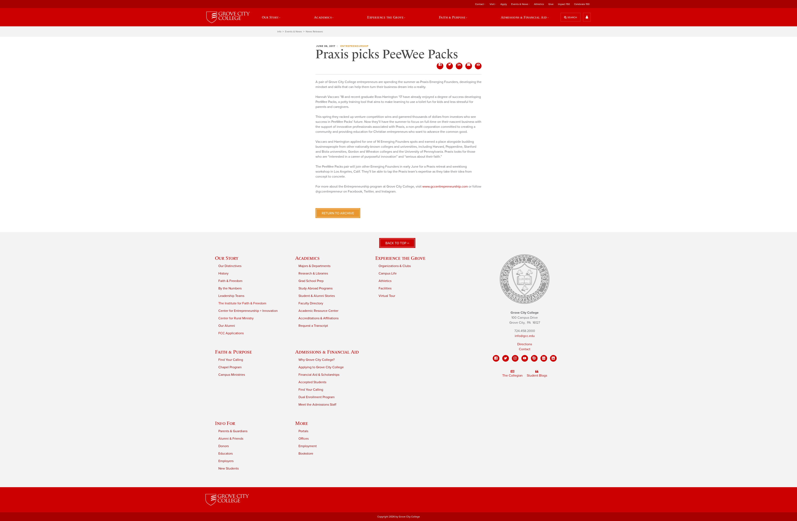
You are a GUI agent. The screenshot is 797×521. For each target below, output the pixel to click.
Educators (225, 453)
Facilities (385, 288)
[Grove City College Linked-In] (553, 358)
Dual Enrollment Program (316, 397)
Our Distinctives (229, 266)
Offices (303, 439)
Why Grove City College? (316, 360)
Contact (524, 349)
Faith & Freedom (230, 281)
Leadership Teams (231, 296)
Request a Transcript (313, 326)
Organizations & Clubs (395, 266)
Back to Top (396, 243)
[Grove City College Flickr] (543, 358)
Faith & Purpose (233, 352)
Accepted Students (312, 382)
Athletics (539, 4)
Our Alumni (226, 326)
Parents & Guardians (232, 431)
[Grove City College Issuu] (534, 358)
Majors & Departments (314, 266)
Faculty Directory (310, 303)
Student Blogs (537, 375)
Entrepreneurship (354, 46)
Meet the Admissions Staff (317, 405)
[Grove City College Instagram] (515, 358)
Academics (307, 258)
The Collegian (512, 375)
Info (279, 31)
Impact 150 (564, 4)
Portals (303, 431)
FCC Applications (231, 333)
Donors (223, 446)
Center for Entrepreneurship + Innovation (248, 311)
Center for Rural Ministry (236, 318)
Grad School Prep (311, 281)
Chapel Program (230, 367)
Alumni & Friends (230, 439)
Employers (225, 461)
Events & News (293, 31)
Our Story (226, 258)
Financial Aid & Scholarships (318, 375)
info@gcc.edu (525, 336)
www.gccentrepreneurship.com (445, 186)
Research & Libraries (313, 273)
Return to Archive (338, 213)
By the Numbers (230, 288)
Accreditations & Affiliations (318, 318)
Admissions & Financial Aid (327, 352)
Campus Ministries (231, 375)
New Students (228, 468)
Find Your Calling (230, 360)
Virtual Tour (387, 296)
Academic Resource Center (318, 311)
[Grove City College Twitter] (505, 358)
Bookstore (305, 453)
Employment (307, 446)
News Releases (314, 31)
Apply (503, 4)
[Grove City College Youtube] (524, 358)
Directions (524, 344)
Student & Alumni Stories (316, 296)
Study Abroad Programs (315, 288)
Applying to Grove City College (321, 367)
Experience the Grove (400, 258)
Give (551, 4)
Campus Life (388, 273)
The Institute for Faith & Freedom (242, 303)
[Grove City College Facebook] (496, 358)
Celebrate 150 (581, 4)
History (223, 273)
